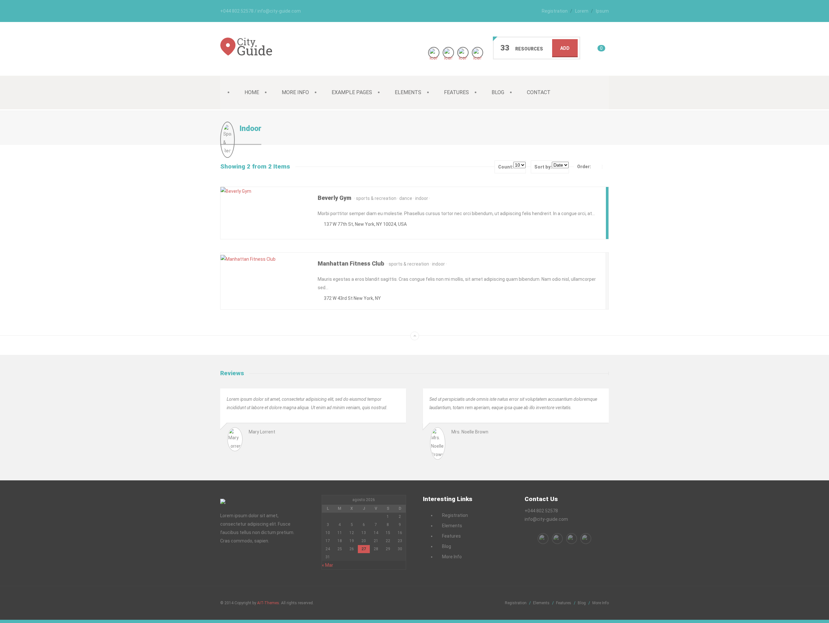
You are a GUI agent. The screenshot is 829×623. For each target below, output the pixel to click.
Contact (539, 92)
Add (565, 48)
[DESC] (606, 166)
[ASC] (597, 166)
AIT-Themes (268, 603)
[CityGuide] (246, 52)
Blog (498, 92)
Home (251, 92)
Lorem (581, 11)
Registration (555, 11)
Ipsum (602, 11)
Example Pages (352, 92)
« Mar (327, 565)
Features (456, 92)
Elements (408, 92)
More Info (295, 92)
